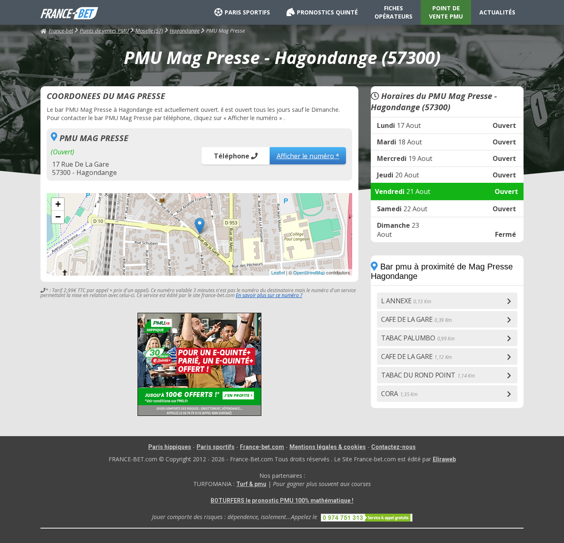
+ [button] (58, 204)
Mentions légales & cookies (327, 447)
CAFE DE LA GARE (416, 319)
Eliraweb (444, 459)
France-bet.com (262, 447)
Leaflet (278, 272)
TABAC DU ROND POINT (428, 375)
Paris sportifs (216, 447)
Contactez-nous (393, 447)
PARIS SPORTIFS (247, 12)
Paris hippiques (169, 447)
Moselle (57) (149, 30)
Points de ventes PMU (104, 30)
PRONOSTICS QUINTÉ (327, 12)
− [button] (58, 217)
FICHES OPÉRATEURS (393, 12)
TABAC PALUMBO (418, 337)
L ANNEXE (406, 300)
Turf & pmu (251, 484)
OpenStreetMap (309, 272)
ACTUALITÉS (497, 12)
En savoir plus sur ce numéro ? (269, 295)
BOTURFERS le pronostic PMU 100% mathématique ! (282, 500)
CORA (399, 393)
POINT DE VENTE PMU (446, 12)
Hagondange (184, 30)
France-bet (61, 30)
